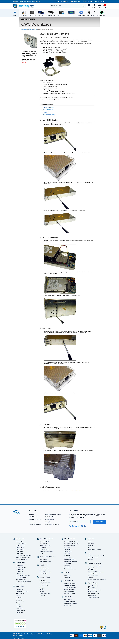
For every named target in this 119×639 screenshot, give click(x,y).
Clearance (90, 559)
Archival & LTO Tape (21, 579)
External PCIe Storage (69, 585)
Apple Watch (19, 605)
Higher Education (92, 570)
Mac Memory (67, 575)
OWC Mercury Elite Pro (32, 29)
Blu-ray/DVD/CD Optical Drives (23, 581)
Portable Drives (20, 569)
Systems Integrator (93, 575)
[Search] (83, 6)
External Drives (20, 562)
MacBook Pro (19, 589)
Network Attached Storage (23, 575)
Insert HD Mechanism (48, 107)
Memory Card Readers (45, 561)
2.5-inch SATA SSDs (21, 543)
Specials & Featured (93, 557)
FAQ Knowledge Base (93, 591)
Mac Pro (18, 595)
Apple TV (18, 606)
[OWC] (23, 6)
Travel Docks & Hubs (45, 545)
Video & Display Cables (69, 559)
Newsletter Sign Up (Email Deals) (96, 556)
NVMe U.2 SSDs (20, 549)
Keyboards (90, 545)
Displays (90, 541)
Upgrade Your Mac (92, 586)
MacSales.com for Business (52, 524)
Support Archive (92, 595)
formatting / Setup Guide (76, 490)
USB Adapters (67, 555)
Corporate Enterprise (93, 568)
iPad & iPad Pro (20, 601)
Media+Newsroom (49, 519)
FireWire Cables (68, 567)
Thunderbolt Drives (21, 567)
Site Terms (49, 634)
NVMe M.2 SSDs (20, 547)
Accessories (67, 596)
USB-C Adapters (68, 551)
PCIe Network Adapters (70, 591)
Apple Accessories (20, 610)
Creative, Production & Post (95, 566)
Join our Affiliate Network (35, 519)
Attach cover (46, 111)
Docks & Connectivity (46, 539)
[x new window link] (79, 526)
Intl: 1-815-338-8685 (100, 1)
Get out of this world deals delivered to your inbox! (26, 1)
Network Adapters (44, 549)
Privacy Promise (49, 522)
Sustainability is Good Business (53, 514)
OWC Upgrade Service (93, 597)
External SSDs (19, 573)
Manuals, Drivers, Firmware (95, 589)
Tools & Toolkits (68, 599)
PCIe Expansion (68, 580)
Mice (89, 547)
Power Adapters (44, 570)
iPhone (17, 603)
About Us (31, 514)
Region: (76, 1)
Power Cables (43, 573)
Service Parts (67, 605)
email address (74, 521)
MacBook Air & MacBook (22, 591)
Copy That (42, 580)
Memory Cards (43, 559)
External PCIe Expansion (70, 583)
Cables (41, 553)
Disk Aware (43, 584)
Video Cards (91, 543)
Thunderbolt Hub (44, 543)
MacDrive (42, 589)
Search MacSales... (56, 5)
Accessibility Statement (35, 524)
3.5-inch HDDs (19, 551)
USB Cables (67, 553)
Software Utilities (44, 593)
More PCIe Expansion (69, 593)
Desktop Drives (19, 565)
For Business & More (62, 1)
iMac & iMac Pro (20, 593)
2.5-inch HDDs (19, 553)
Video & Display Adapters (46, 551)
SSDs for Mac (19, 541)
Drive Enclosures (20, 583)
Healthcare (90, 577)
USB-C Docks (43, 547)
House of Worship (92, 573)
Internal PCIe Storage (69, 589)
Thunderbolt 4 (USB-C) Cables (71, 543)
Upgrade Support (93, 583)
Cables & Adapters (69, 539)
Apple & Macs (20, 586)
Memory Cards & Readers (47, 557)
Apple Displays (19, 608)
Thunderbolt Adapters (69, 545)
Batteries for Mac (44, 568)
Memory (66, 572)
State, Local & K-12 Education (95, 572)
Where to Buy (32, 522)
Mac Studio (19, 597)
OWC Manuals (24, 29)
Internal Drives (20, 539)
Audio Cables (67, 565)
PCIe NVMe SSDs (20, 545)
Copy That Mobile (44, 582)
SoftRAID (42, 595)
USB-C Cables (67, 549)
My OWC (42, 591)
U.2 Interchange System (70, 587)
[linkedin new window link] (82, 526)
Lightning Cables (68, 557)
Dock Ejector (43, 586)
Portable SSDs (19, 571)
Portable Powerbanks (45, 572)
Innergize (42, 588)
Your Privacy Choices (18, 638)
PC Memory (67, 577)
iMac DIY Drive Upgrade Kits (23, 557)
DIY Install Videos (33, 516)
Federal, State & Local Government (97, 579)
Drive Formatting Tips (93, 593)
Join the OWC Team (50, 516)
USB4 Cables (67, 547)
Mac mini (18, 599)
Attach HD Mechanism (48, 109)
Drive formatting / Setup (49, 114)
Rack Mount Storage (21, 577)
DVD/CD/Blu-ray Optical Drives (23, 555)
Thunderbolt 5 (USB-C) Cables (71, 541)
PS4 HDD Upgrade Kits (21, 559)
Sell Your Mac (19, 612)
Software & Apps (45, 577)
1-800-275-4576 (89, 1)
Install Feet (45, 113)
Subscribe (99, 522)
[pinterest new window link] (85, 526)
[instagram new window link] (73, 526)
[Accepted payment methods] (87, 635)
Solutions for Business (95, 563)
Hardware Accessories (69, 601)
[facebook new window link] (70, 526)
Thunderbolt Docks (45, 541)
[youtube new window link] (76, 526)
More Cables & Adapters (70, 569)
